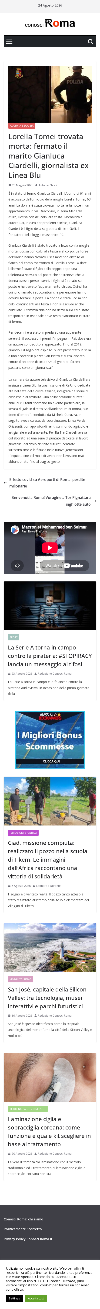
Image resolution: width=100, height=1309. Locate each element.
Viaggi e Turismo (20, 979)
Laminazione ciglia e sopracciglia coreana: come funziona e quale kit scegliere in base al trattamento (49, 1131)
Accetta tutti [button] (36, 1298)
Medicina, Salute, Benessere (28, 1109)
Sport (13, 637)
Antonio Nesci (48, 185)
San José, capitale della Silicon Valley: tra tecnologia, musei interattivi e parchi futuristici (47, 997)
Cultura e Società (21, 125)
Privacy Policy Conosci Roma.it (28, 1239)
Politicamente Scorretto (23, 1229)
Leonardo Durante (48, 886)
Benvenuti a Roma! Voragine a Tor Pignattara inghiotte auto (51, 501)
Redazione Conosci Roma (55, 674)
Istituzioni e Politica (23, 832)
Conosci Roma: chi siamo (23, 1219)
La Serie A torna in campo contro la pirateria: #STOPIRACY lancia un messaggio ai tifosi (50, 655)
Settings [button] (14, 1298)
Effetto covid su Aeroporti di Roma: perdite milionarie (47, 483)
